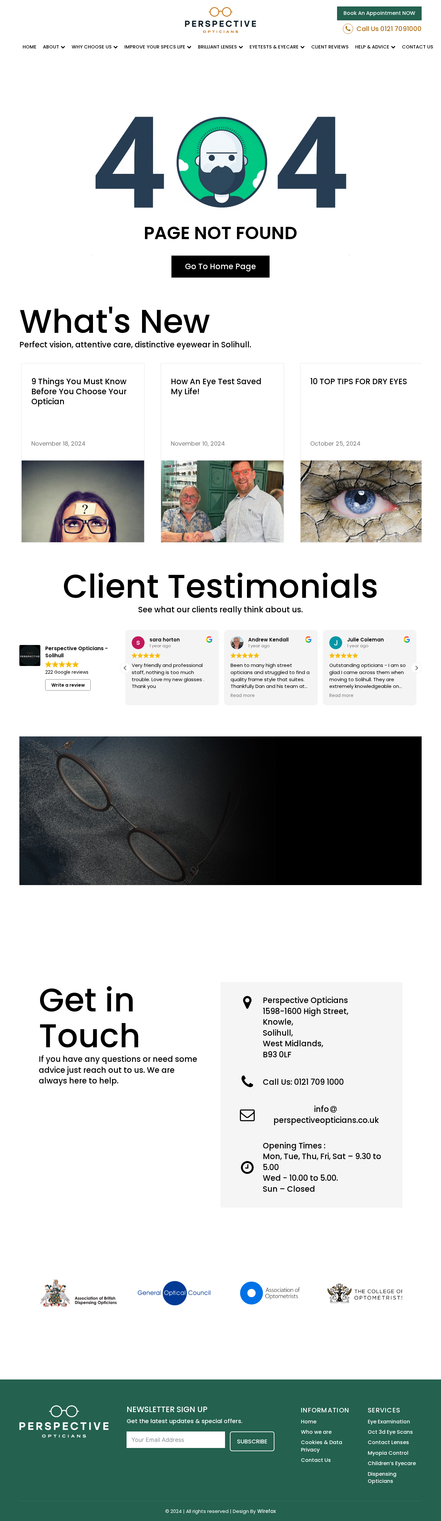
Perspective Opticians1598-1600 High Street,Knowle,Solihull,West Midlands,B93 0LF (305, 1027)
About (51, 47)
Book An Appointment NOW (379, 13)
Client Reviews (330, 47)
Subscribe (252, 1441)
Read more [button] (243, 696)
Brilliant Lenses (217, 47)
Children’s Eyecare (392, 1463)
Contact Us (417, 47)
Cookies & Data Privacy (321, 1446)
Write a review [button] (68, 685)
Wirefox (266, 1511)
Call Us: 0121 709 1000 (303, 1082)
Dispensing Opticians (382, 1478)
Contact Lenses (388, 1442)
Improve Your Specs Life (154, 47)
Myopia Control (388, 1453)
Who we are (316, 1432)
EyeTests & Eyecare (274, 47)
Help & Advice (372, 47)
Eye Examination (389, 1421)
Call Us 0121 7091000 (389, 28)
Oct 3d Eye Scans (390, 1432)
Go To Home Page (220, 266)
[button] (416, 668)
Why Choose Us (92, 47)
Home (29, 47)
